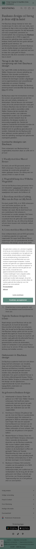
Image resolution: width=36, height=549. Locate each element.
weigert (18, 280)
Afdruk (5, 289)
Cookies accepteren (18, 300)
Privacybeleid (8, 287)
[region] (18, 274)
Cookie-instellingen (18, 295)
